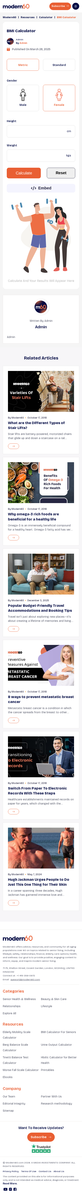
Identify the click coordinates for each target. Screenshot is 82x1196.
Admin (23, 43)
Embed (44, 188)
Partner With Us (51, 1096)
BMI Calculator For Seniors (58, 1032)
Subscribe (58, 6)
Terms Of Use (28, 1171)
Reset (61, 173)
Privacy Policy (11, 1171)
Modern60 (9, 17)
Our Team (9, 1096)
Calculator (46, 17)
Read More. (10, 1183)
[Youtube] (5, 1190)
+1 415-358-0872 (26, 975)
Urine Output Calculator (56, 1044)
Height (11, 121)
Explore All (9, 1013)
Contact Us (45, 1171)
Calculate (24, 173)
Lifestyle (46, 1006)
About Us (59, 1171)
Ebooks (8, 1077)
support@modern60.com (25, 979)
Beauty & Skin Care (53, 999)
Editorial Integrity (14, 1103)
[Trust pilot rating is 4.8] (41, 1148)
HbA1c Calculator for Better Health (59, 1060)
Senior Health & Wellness (19, 999)
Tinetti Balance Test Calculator (15, 1060)
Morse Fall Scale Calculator (21, 1070)
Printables (47, 1070)
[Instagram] (10, 1190)
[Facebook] (15, 1190)
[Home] (18, 938)
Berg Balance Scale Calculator (15, 1047)
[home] (16, 6)
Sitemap (8, 1110)
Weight (12, 145)
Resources (28, 17)
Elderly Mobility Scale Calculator (16, 1034)
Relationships (11, 1006)
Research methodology (56, 1103)
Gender (12, 80)
